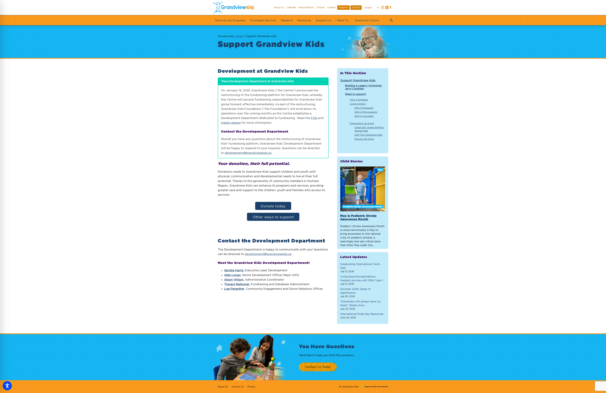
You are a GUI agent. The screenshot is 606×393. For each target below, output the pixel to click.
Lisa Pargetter (234, 288)
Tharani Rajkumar (237, 284)
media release (231, 122)
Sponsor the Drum (364, 139)
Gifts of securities (364, 116)
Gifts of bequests (363, 108)
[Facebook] (391, 8)
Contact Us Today (318, 366)
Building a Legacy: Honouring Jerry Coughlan (363, 87)
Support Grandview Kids (357, 80)
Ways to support (355, 94)
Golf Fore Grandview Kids (368, 135)
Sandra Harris (234, 270)
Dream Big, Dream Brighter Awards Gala (369, 129)
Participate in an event (362, 123)
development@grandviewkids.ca (248, 152)
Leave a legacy (358, 104)
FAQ (314, 117)
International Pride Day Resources (361, 314)
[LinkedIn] (387, 8)
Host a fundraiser (359, 99)
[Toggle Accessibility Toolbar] (7, 386)
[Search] (390, 19)
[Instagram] (382, 8)
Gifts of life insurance (365, 112)
